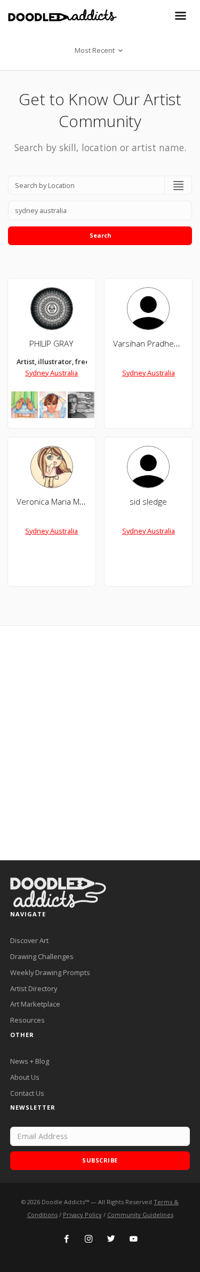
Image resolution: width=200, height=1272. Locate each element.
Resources (27, 1020)
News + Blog (29, 1061)
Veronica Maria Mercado (61, 501)
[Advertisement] (100, 743)
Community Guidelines (140, 1215)
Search (100, 235)
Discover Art (29, 940)
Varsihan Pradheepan (153, 343)
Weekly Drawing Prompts (50, 972)
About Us (24, 1077)
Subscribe (100, 1160)
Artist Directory (33, 988)
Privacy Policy (82, 1215)
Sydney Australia (51, 373)
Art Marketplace (35, 1004)
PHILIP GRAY (51, 343)
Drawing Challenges (42, 956)
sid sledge (148, 501)
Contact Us (27, 1093)
